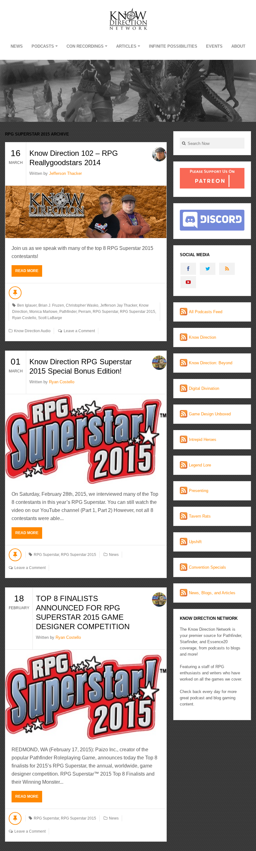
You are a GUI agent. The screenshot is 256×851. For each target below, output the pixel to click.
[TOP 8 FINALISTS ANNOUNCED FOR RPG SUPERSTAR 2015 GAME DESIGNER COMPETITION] (85, 694)
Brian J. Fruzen (51, 305)
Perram (84, 311)
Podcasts (43, 46)
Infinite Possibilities (173, 46)
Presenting (198, 490)
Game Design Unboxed (210, 414)
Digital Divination (204, 388)
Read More (26, 271)
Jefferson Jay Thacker (118, 305)
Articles (126, 46)
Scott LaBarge (50, 318)
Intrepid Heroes (202, 439)
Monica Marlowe (43, 311)
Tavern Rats (200, 516)
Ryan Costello (24, 318)
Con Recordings (85, 46)
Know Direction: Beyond (210, 363)
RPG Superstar (105, 311)
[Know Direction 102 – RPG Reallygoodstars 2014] (85, 212)
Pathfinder (67, 311)
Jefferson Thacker (65, 173)
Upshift (195, 541)
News (17, 46)
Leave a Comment (79, 331)
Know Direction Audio (32, 331)
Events (214, 46)
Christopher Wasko (82, 305)
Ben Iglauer (27, 305)
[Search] (184, 143)
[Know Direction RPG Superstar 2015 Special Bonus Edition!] (85, 439)
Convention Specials (207, 567)
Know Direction (202, 337)
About (238, 46)
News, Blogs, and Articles (212, 592)
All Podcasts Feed (205, 311)
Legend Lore (200, 465)
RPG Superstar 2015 (137, 311)
